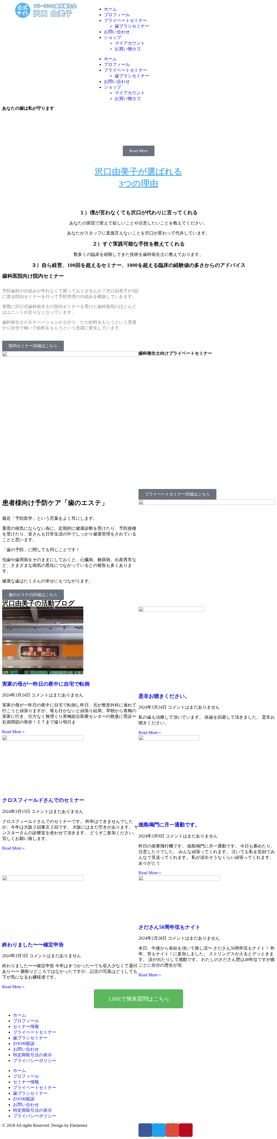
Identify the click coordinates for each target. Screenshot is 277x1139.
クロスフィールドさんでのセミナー (43, 800)
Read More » (13, 731)
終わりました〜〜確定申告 (33, 944)
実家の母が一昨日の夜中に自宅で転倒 (46, 684)
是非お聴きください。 (164, 696)
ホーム (110, 9)
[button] (138, 151)
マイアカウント (130, 43)
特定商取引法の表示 (32, 1055)
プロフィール (117, 14)
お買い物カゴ (128, 48)
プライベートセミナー (125, 20)
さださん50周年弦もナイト (169, 927)
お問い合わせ (117, 31)
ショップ (112, 37)
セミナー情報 (26, 1026)
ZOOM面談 (24, 1043)
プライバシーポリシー (34, 1060)
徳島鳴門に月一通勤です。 (169, 825)
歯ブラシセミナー (132, 26)
